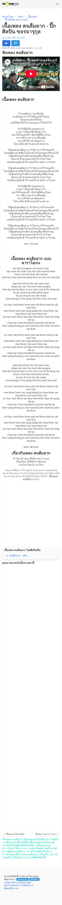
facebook (23, 879)
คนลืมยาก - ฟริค (18, 555)
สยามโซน (7, 16)
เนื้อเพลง (32, 16)
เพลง (20, 16)
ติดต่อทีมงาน (11, 888)
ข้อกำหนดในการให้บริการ (19, 885)
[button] (57, 4)
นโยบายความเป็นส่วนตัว (17, 882)
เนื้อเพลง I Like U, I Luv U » (46, 834)
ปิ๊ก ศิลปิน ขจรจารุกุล (16, 19)
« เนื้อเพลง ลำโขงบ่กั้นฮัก (14, 834)
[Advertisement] (31, 513)
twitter (35, 879)
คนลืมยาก (23, 150)
